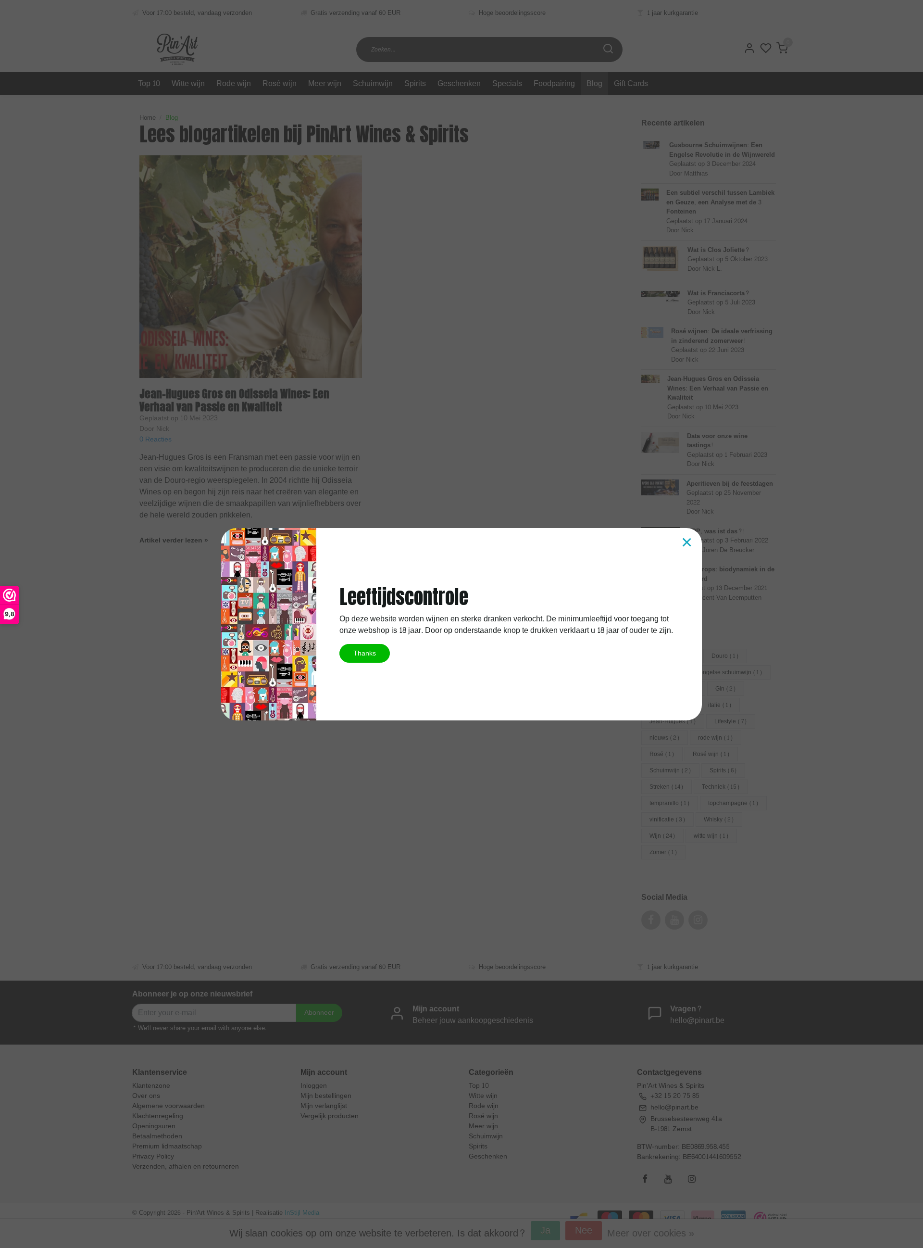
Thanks (364, 653)
